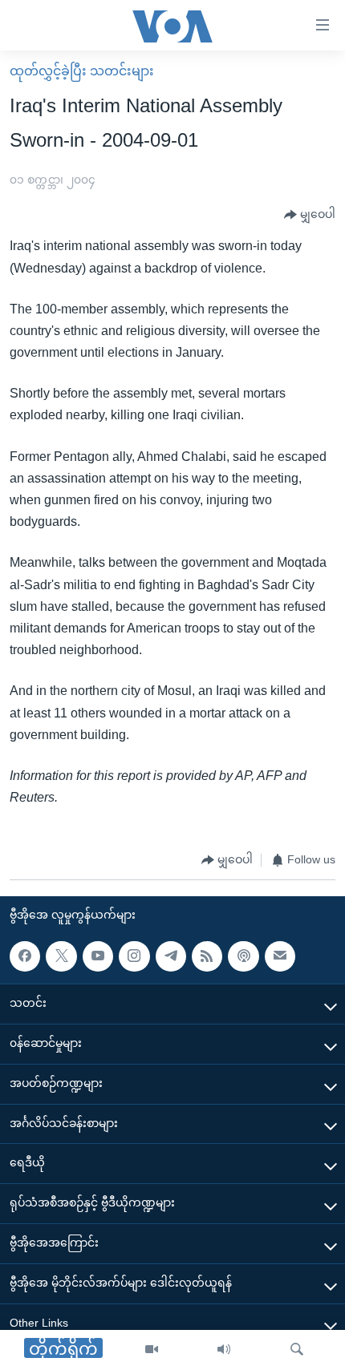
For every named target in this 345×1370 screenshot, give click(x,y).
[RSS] (207, 956)
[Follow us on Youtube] (98, 956)
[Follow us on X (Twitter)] (61, 956)
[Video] (152, 1350)
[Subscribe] (280, 956)
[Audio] (224, 1350)
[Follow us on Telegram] (171, 956)
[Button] (309, 215)
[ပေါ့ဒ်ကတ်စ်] (243, 956)
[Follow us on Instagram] (134, 956)
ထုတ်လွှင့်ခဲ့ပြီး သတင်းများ (82, 71)
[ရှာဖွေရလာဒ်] (297, 1350)
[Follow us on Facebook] (25, 956)
